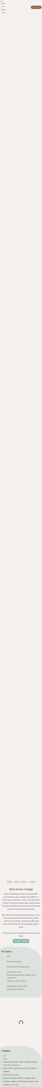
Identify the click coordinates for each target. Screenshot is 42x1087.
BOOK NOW (21, 941)
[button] (19, 7)
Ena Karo (15, 1085)
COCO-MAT (11, 978)
